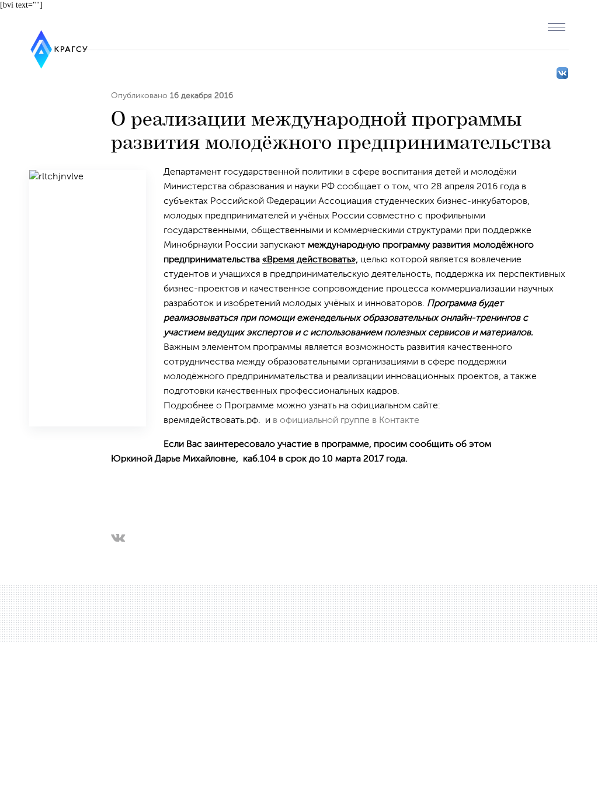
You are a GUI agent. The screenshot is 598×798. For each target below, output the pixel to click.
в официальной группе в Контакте (346, 420)
